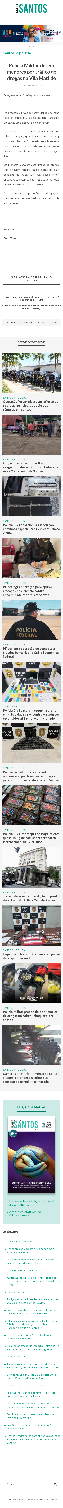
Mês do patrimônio (17, 1292)
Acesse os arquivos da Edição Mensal (25, 1213)
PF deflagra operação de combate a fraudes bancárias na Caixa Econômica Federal (31, 652)
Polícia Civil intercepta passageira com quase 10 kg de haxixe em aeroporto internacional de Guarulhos (31, 838)
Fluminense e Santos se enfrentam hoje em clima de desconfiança (31, 307)
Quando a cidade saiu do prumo (26, 1385)
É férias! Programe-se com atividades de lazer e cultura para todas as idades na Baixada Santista (33, 1439)
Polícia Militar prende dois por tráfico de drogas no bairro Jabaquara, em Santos (30, 1016)
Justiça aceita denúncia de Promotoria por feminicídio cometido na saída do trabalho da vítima (33, 1281)
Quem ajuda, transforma (21, 1241)
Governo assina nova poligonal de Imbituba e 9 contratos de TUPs (31, 298)
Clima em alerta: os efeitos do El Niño (28, 1270)
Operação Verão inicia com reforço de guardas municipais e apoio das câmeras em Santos (30, 405)
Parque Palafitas (16, 1356)
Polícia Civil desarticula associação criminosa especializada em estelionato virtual (31, 529)
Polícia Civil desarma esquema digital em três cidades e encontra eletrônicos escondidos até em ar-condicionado (31, 714)
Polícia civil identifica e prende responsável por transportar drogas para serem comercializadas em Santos (31, 776)
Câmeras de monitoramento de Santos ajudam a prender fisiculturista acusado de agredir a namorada (31, 1077)
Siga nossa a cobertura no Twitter (31, 279)
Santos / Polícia (14, 397)
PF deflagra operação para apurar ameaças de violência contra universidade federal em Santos (27, 591)
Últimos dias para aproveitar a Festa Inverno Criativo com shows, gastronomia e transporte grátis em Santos (32, 1324)
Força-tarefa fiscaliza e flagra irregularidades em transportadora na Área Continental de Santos (30, 467)
